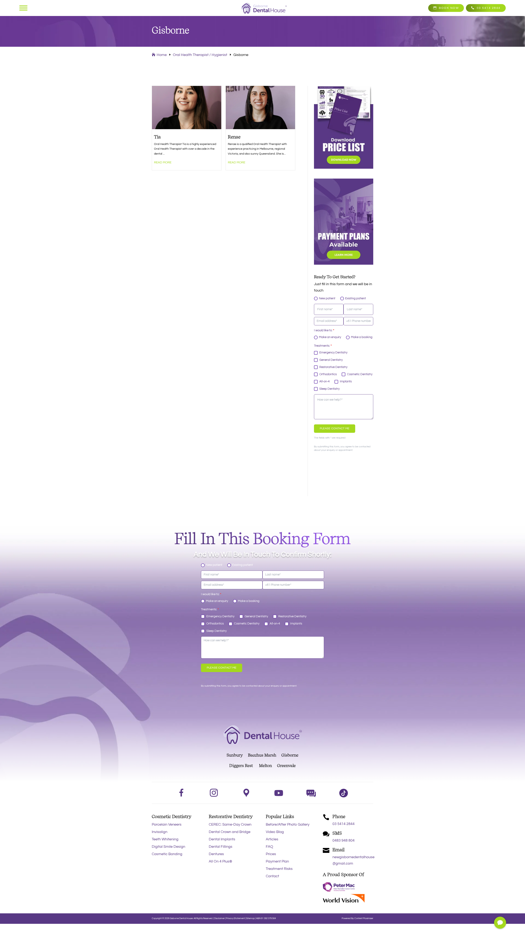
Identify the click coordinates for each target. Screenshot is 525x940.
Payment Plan (277, 861)
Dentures (216, 854)
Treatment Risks (279, 869)
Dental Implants (222, 839)
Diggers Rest (241, 765)
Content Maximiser (363, 918)
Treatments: (323, 345)
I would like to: (324, 330)
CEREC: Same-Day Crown (230, 824)
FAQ (269, 847)
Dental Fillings (220, 847)
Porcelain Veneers (166, 824)
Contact (272, 876)
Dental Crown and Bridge (229, 832)
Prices (271, 854)
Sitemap (250, 918)
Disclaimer (219, 918)
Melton (265, 765)
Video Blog (275, 832)
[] (500, 928)
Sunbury (235, 755)
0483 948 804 (343, 840)
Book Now (449, 8)
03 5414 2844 (489, 8)
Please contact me (334, 428)
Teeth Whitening (165, 839)
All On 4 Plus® (220, 861)
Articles (272, 839)
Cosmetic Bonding (167, 854)
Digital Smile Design (168, 847)
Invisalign (159, 832)
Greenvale (284, 765)
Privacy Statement (235, 918)
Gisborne (289, 755)
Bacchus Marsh (264, 755)
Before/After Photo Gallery (287, 824)
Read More (162, 162)
